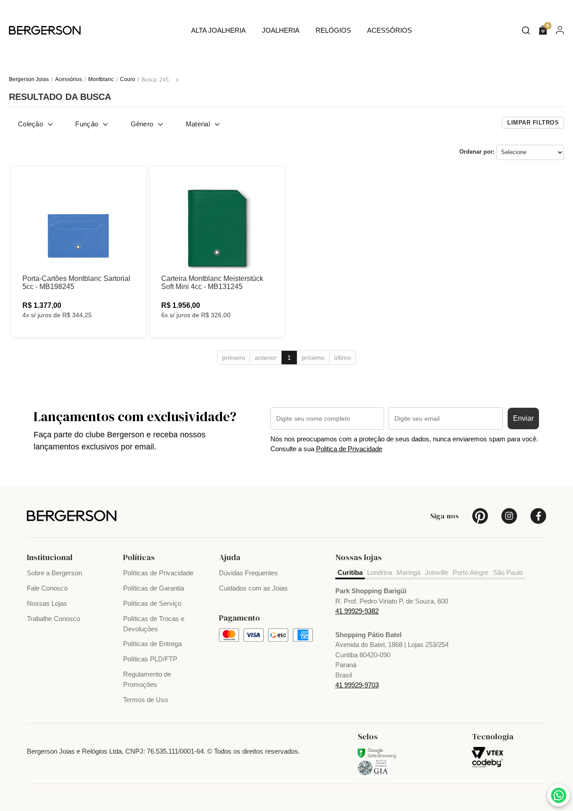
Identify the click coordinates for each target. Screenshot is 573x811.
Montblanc (101, 79)
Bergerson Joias (29, 79)
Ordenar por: (477, 151)
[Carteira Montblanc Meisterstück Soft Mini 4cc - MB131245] (217, 221)
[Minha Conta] (560, 30)
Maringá (408, 572)
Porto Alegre (470, 572)
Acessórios (389, 30)
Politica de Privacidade (349, 449)
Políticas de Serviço (152, 603)
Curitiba (350, 572)
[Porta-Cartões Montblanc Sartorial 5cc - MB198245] (78, 221)
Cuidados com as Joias (253, 588)
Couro (127, 79)
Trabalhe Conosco (53, 618)
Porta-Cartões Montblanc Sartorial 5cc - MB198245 (76, 282)
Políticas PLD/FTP (150, 659)
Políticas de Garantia (153, 588)
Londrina (379, 572)
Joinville (436, 572)
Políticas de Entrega (152, 643)
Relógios (333, 30)
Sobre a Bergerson (54, 573)
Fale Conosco (47, 588)
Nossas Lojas (47, 603)
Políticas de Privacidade (158, 573)
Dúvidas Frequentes (248, 573)
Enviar (523, 418)
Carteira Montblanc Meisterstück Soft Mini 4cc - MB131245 (212, 282)
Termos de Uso (145, 699)
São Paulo (508, 572)
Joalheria (280, 30)
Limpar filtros (533, 122)
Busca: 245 (155, 80)
